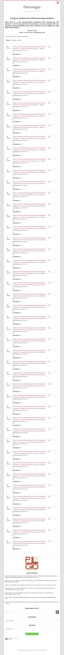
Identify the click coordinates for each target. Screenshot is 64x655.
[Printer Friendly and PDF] (32, 634)
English (9, 639)
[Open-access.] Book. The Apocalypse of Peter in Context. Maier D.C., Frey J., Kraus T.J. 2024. (30, 585)
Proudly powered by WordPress (25, 650)
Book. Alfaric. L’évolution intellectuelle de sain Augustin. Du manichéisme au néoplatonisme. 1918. (31, 598)
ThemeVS (44, 650)
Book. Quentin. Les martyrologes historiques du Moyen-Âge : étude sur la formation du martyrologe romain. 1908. (29, 593)
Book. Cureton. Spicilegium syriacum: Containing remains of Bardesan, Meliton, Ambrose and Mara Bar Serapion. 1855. (31, 581)
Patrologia (32, 7)
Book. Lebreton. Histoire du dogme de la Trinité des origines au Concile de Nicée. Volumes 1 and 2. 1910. (32, 602)
